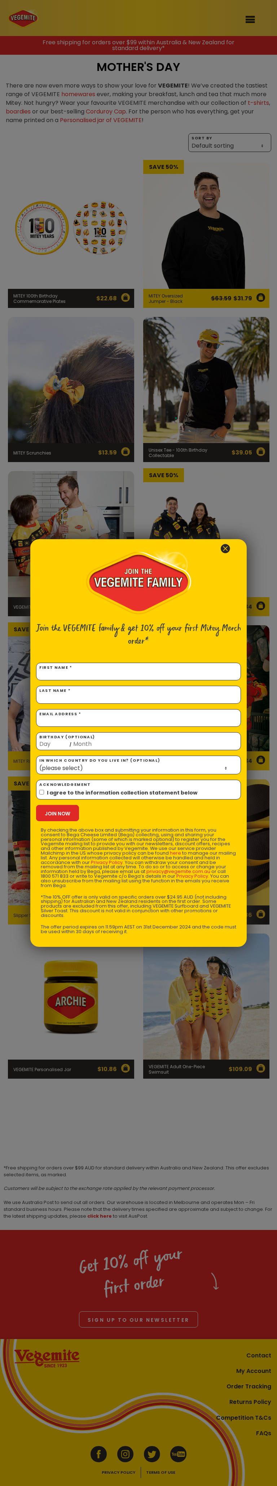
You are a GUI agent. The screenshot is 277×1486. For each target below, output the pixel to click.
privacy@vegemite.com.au (178, 871)
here (175, 853)
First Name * (55, 667)
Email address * (60, 714)
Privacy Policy (107, 862)
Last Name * (55, 690)
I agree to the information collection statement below (122, 792)
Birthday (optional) (67, 740)
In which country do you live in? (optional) (99, 760)
